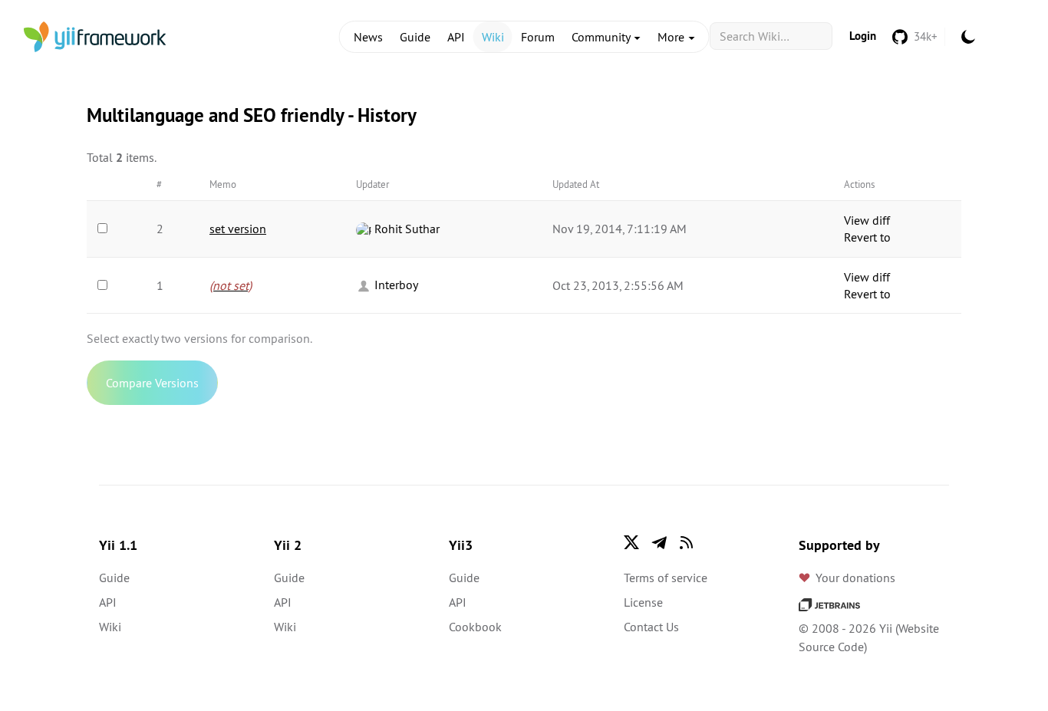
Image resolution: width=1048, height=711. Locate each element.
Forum (538, 36)
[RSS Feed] (686, 542)
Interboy (394, 284)
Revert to (867, 237)
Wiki (493, 36)
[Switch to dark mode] (968, 36)
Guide (415, 36)
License (643, 602)
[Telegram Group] (659, 542)
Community (602, 36)
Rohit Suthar (405, 228)
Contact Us (651, 626)
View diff (867, 220)
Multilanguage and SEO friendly (215, 115)
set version (237, 228)
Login (862, 35)
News (368, 36)
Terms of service (665, 577)
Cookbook (475, 626)
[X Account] (631, 542)
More (672, 36)
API (456, 36)
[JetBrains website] (829, 603)
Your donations (855, 577)
